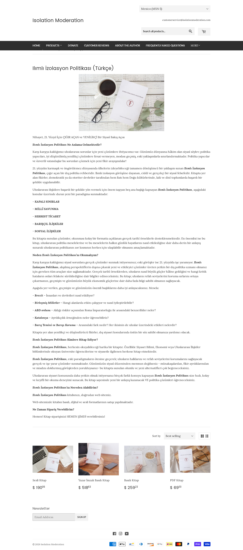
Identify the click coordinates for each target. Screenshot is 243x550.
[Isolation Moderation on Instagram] (120, 534)
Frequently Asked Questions (165, 45)
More (194, 45)
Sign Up (81, 517)
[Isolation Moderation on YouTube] (127, 534)
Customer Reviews (96, 45)
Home (36, 45)
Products (53, 45)
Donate (73, 45)
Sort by (156, 436)
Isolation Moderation (58, 20)
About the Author (127, 45)
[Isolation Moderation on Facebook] (114, 534)
